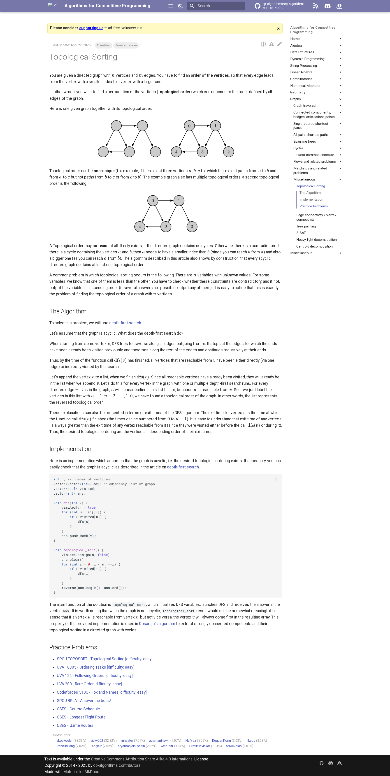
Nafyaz (191, 741)
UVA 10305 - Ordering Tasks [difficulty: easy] (95, 667)
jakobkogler (64, 741)
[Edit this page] (279, 44)
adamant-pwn (159, 741)
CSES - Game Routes (75, 725)
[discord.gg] (330, 763)
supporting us (91, 28)
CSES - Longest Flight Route (81, 717)
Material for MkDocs (81, 771)
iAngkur (96, 746)
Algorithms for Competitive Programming (107, 5)
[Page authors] (263, 44)
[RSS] (316, 6)
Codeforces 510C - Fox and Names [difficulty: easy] (102, 692)
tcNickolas (234, 746)
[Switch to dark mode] (181, 6)
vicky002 (97, 741)
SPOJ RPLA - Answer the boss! (84, 700)
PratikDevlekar (199, 746)
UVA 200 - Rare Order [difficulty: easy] (89, 684)
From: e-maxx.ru (126, 45)
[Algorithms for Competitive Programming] (52, 6)
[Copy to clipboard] (277, 479)
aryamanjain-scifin (131, 746)
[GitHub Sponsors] (339, 6)
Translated (103, 45)
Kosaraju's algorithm (157, 623)
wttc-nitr (167, 746)
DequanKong (221, 741)
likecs (251, 741)
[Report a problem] (271, 44)
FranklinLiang (65, 746)
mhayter (127, 741)
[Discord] (327, 6)
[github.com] (321, 763)
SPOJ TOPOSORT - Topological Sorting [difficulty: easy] (105, 659)
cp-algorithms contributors (117, 765)
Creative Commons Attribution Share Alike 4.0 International (142, 759)
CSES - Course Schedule (78, 709)
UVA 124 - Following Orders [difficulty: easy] (95, 675)
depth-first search (125, 323)
